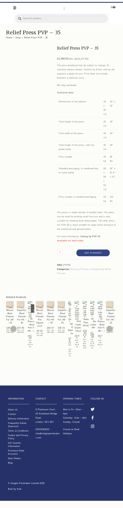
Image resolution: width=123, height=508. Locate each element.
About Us (13, 409)
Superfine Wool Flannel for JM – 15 (111, 316)
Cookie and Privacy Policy (18, 437)
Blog (10, 463)
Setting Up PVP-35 (90, 236)
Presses (74, 269)
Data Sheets (14, 458)
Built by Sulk (14, 489)
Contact (12, 414)
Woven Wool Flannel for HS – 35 (50, 316)
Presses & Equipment (92, 269)
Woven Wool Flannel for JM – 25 (10, 316)
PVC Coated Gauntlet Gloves (79, 326)
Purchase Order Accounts (16, 452)
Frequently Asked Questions (17, 425)
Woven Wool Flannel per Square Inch (40, 318)
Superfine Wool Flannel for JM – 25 (63, 316)
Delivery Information (18, 418)
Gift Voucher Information (14, 444)
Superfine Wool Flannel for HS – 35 (22, 316)
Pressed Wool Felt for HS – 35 (32, 326)
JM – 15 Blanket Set (72, 329)
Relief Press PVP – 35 (36, 37)
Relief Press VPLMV (87, 322)
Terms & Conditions (18, 431)
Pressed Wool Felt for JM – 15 (102, 326)
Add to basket (93, 253)
